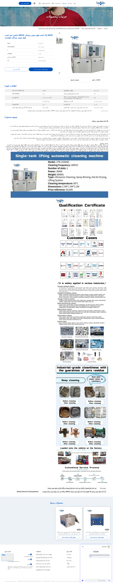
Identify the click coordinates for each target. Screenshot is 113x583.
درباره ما (70, 3)
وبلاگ (53, 3)
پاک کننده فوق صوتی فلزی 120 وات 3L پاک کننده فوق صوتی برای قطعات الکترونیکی (97, 533)
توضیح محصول (74, 80)
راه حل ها (58, 3)
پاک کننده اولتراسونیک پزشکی (88, 28)
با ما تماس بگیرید (46, 3)
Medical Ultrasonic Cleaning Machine (28, 491)
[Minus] (83, 547)
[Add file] (109, 580)
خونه (74, 3)
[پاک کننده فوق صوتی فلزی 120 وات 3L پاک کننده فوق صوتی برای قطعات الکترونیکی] (97, 519)
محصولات (64, 3)
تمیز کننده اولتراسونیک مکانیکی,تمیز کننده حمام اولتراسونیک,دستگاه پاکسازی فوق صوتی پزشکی (72, 488)
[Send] (82, 580)
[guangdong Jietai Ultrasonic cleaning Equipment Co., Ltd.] (100, 3)
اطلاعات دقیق (96, 80)
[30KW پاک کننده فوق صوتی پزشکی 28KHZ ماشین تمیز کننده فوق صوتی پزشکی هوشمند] (87, 52)
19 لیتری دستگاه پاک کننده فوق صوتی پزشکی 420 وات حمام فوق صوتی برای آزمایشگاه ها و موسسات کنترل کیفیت (68, 533)
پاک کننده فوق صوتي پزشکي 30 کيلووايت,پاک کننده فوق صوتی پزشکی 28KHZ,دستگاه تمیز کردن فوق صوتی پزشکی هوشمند (74, 491)
